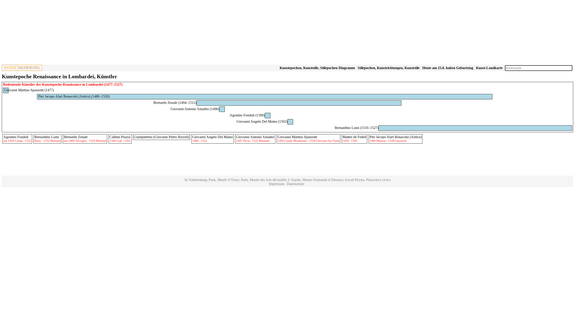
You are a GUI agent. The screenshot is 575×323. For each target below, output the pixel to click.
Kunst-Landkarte (489, 68)
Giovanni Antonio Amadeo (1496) (194, 109)
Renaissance (72, 84)
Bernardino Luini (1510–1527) (356, 128)
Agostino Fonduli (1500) (247, 115)
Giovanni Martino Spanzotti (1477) (29, 90)
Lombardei (94, 84)
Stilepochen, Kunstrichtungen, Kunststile (389, 68)
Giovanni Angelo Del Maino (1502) (262, 121)
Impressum (276, 184)
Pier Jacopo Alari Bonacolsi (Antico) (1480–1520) (74, 96)
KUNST (10, 68)
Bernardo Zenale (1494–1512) (175, 103)
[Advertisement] (136, 33)
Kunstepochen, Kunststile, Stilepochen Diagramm (317, 68)
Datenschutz (295, 184)
